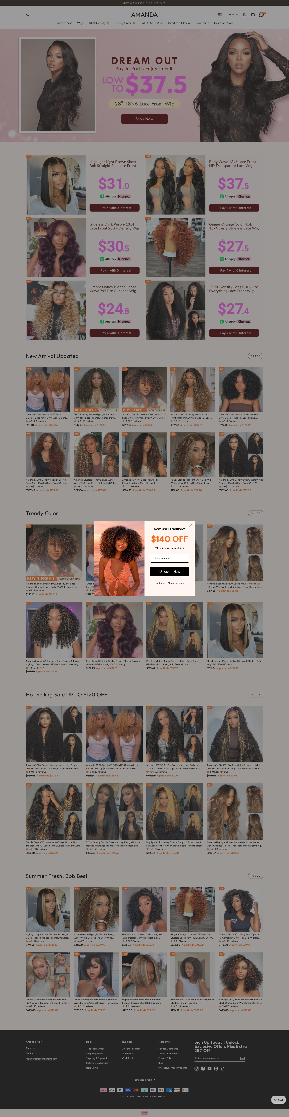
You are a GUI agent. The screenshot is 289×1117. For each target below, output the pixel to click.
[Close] (191, 525)
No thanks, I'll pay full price (170, 583)
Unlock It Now (169, 571)
